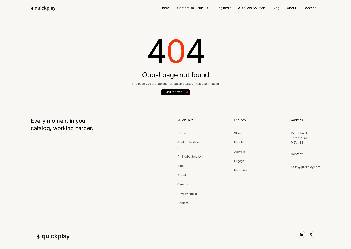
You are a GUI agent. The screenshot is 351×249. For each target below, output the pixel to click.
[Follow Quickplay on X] (310, 234)
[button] (224, 8)
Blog (180, 166)
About (181, 175)
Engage (239, 161)
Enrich (238, 142)
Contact (182, 203)
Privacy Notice (187, 194)
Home (181, 133)
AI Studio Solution (190, 156)
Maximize (240, 170)
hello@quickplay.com (305, 167)
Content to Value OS (189, 145)
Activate (239, 152)
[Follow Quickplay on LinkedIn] (301, 234)
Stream (239, 133)
